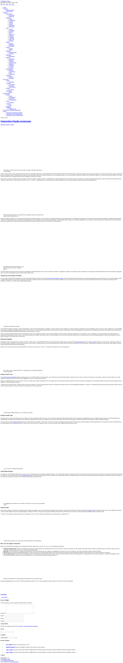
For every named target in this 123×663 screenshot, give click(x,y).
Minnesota (8, 55)
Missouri (8, 57)
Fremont (11, 23)
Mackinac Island (13, 52)
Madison (11, 76)
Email (2, 618)
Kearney (11, 21)
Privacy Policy (9, 11)
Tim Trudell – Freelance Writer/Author (12, 110)
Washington (9, 90)
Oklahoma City (12, 108)
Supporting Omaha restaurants (16, 121)
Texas (7, 101)
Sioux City (11, 39)
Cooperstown (12, 71)
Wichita (11, 49)
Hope (10, 105)
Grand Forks (12, 74)
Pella (10, 33)
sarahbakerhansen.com (27, 475)
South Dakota (9, 14)
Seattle (10, 92)
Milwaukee (11, 78)
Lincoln (11, 24)
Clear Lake (11, 38)
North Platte (12, 25)
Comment (3, 613)
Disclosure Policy (10, 10)
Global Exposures (14, 661)
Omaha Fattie (91, 510)
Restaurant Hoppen (79, 341)
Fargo (10, 73)
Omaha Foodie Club (17, 421)
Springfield (11, 46)
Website (2, 621)
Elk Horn (11, 31)
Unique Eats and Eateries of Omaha (14, 112)
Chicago (11, 43)
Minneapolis (12, 56)
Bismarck (11, 70)
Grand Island (12, 20)
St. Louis (11, 66)
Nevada (8, 88)
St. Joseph (11, 67)
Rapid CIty (11, 16)
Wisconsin (8, 75)
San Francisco (12, 87)
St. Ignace (11, 53)
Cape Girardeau (12, 62)
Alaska (7, 80)
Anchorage (11, 82)
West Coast (5, 79)
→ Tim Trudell (4, 597)
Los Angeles (12, 84)
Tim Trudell (3, 594)
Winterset (11, 40)
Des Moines (12, 30)
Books (4, 111)
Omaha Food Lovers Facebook (10, 377)
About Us (5, 8)
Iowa (7, 28)
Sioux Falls (11, 15)
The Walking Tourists (6, 660)
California (8, 83)
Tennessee (8, 106)
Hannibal (11, 61)
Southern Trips (6, 93)
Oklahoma (8, 107)
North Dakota (9, 69)
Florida (7, 94)
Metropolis (11, 44)
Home (4, 7)
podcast (94, 341)
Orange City (12, 34)
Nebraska (8, 17)
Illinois (7, 42)
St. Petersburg (12, 97)
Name (2, 615)
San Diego (11, 85)
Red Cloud (11, 26)
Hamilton (11, 64)
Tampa (10, 96)
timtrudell (3, 124)
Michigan (8, 51)
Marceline (11, 60)
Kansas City (12, 58)
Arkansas (8, 103)
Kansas (8, 47)
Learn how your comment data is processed (28, 626)
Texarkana (11, 102)
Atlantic (11, 29)
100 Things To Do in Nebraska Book (14, 115)
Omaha (10, 19)
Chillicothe (11, 65)
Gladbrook (11, 37)
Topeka (10, 48)
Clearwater (11, 98)
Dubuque (11, 35)
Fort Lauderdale (12, 99)
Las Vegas (11, 89)
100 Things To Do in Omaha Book (14, 114)
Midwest (5, 12)
